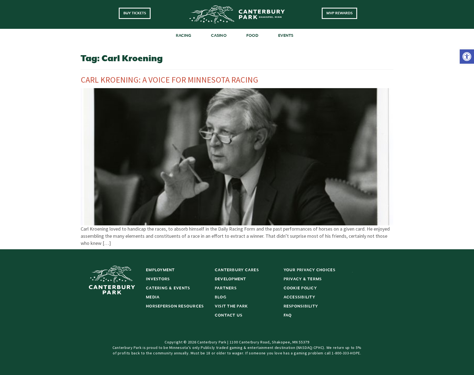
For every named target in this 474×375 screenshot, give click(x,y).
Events (286, 35)
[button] (467, 56)
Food (252, 35)
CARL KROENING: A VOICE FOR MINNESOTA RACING (169, 79)
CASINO (219, 35)
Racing (183, 35)
